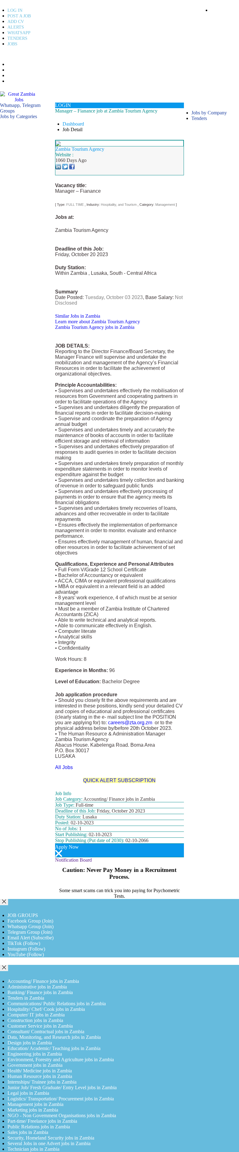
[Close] (4, 902)
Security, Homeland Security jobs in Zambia (50, 1137)
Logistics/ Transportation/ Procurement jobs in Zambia (60, 1098)
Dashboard (73, 124)
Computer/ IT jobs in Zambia (36, 1014)
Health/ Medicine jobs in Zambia (39, 1070)
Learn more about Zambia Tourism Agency (97, 321)
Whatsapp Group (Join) (30, 926)
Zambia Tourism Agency (79, 149)
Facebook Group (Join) (30, 921)
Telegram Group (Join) (29, 932)
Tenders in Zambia (25, 998)
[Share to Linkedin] (58, 165)
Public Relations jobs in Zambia (38, 1126)
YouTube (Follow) (25, 954)
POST (12, 64)
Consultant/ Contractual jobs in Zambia (45, 1031)
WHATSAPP (18, 32)
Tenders (199, 118)
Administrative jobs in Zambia (37, 986)
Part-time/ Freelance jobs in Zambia (42, 1121)
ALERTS (15, 27)
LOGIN (63, 105)
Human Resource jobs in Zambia (39, 1076)
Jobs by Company (209, 112)
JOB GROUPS (22, 915)
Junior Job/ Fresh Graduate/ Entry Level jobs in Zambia (62, 1087)
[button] (18, 116)
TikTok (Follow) (23, 943)
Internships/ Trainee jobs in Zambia (42, 1082)
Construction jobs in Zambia (35, 1020)
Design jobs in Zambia (29, 1042)
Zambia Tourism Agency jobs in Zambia (94, 327)
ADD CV (15, 21)
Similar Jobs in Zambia (77, 316)
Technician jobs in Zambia (33, 1149)
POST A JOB (19, 16)
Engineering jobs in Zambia (34, 1054)
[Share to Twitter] (65, 165)
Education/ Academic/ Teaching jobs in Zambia (54, 1048)
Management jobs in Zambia (35, 1104)
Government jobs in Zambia (35, 1065)
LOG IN (14, 10)
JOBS (12, 44)
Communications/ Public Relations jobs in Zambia (56, 1003)
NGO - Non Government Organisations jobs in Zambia (61, 1115)
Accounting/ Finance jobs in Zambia (43, 981)
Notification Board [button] (73, 860)
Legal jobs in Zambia (28, 1093)
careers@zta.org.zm (130, 722)
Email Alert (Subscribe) (30, 937)
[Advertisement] (27, 212)
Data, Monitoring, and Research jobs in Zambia (54, 1037)
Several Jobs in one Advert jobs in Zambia (49, 1143)
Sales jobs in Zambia (27, 1132)
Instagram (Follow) (26, 949)
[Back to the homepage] (19, 96)
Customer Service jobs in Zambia (40, 1026)
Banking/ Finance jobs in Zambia (40, 992)
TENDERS (17, 38)
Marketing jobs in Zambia (32, 1110)
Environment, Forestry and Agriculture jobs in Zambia (60, 1059)
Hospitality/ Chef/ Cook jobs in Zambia (46, 1009)
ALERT (13, 70)
